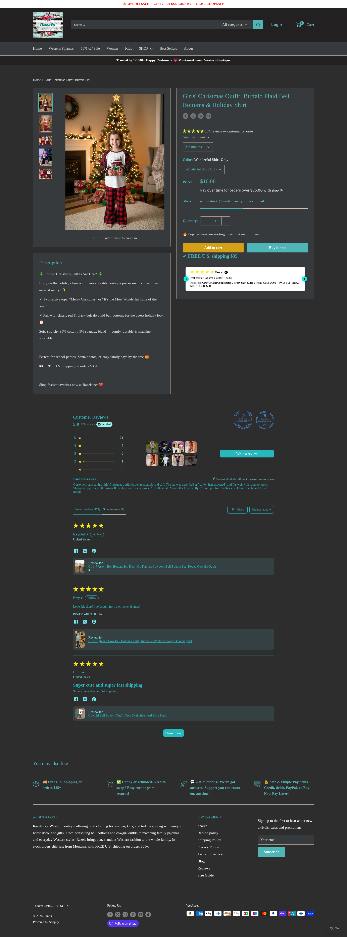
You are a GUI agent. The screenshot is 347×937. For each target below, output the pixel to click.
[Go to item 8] (191, 460)
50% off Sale (90, 48)
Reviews (204, 868)
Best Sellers (168, 48)
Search (202, 826)
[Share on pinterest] (94, 551)
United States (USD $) (49, 905)
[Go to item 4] (191, 447)
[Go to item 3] (178, 447)
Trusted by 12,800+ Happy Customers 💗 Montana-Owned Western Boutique (173, 60)
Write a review (247, 454)
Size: (196, 137)
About (188, 48)
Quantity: (190, 221)
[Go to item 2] (165, 447)
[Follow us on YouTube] (140, 914)
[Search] (258, 24)
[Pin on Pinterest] (193, 115)
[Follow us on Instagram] (125, 914)
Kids (128, 48)
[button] (194, 131)
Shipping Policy (209, 840)
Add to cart (213, 248)
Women (112, 48)
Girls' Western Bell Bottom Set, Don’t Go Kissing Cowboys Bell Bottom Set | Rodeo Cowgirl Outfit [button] (152, 566)
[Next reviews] (304, 279)
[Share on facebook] (76, 551)
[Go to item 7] (178, 460)
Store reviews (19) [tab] (113, 509)
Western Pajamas (61, 48)
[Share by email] (208, 115)
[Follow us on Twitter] (117, 914)
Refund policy (208, 833)
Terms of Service (210, 854)
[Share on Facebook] (185, 115)
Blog (201, 861)
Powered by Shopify (46, 922)
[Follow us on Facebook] (110, 914)
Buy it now (277, 248)
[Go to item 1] (152, 447)
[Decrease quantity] (204, 221)
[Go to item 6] (165, 460)
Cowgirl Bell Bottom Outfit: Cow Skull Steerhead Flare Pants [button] (127, 715)
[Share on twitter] (85, 551)
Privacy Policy (208, 847)
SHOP (143, 48)
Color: (205, 160)
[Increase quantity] (226, 221)
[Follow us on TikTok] (148, 914)
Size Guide (206, 875)
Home (37, 48)
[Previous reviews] (186, 279)
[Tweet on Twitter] (201, 115)
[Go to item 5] (152, 460)
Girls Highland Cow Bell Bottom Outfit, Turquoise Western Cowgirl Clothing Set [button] (140, 641)
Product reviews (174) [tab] (87, 509)
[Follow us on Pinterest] (133, 914)
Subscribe (271, 852)
